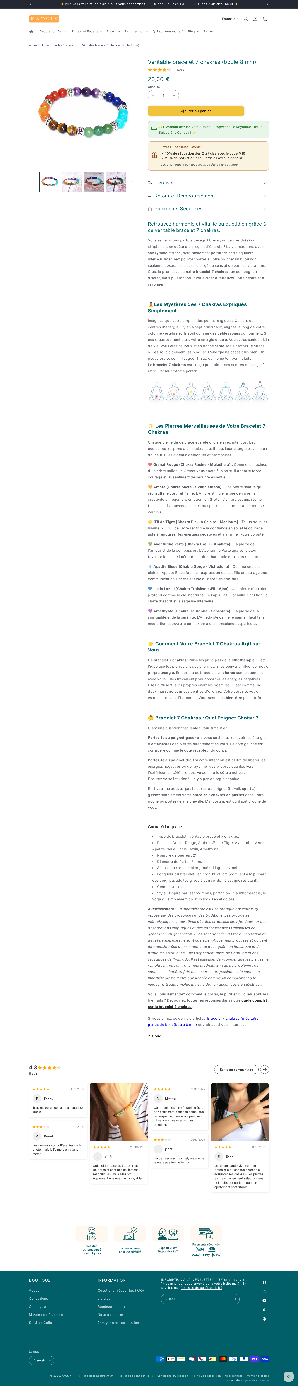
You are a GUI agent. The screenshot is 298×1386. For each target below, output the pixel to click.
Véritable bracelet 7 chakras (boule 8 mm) (110, 45)
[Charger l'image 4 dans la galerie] (116, 182)
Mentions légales (258, 1375)
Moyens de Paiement (46, 1315)
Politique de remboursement (95, 1375)
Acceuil (35, 1290)
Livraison (105, 1298)
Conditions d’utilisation (172, 1375)
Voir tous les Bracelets (61, 45)
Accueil (34, 45)
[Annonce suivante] (267, 4)
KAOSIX (67, 1375)
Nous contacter (110, 1315)
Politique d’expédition (206, 1375)
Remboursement (111, 1306)
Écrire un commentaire (236, 1069)
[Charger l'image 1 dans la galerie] (50, 182)
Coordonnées (234, 1375)
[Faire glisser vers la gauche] (34, 182)
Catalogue (37, 1306)
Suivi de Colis (40, 1323)
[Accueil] (31, 31)
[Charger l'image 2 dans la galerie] (72, 182)
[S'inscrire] (234, 1299)
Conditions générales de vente (249, 1380)
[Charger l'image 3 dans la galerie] (94, 182)
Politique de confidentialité (201, 1287)
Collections (38, 1298)
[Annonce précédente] (30, 4)
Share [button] (156, 1036)
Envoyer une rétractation (118, 1323)
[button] (53, 31)
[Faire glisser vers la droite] (132, 182)
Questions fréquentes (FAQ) (121, 1290)
